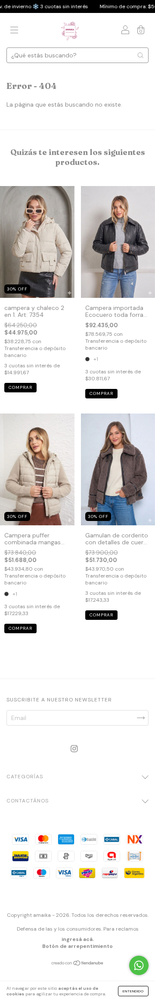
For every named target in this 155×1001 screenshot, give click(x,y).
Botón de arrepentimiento (77, 946)
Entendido (133, 991)
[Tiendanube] (78, 964)
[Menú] (14, 31)
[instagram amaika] (74, 748)
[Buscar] (140, 55)
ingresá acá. (78, 939)
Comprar (20, 387)
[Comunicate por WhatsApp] (139, 965)
